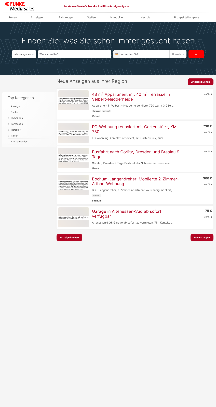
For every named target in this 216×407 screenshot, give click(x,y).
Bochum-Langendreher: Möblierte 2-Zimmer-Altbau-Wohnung (135, 181)
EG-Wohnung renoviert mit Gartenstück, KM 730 (134, 129)
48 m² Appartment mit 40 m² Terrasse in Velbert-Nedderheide (131, 97)
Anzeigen (37, 17)
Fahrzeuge (66, 17)
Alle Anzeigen (202, 237)
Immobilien (117, 17)
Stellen (91, 17)
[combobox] (74, 54)
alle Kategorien (23, 54)
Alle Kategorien (19, 141)
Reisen (12, 17)
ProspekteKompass (186, 17)
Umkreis (176, 54)
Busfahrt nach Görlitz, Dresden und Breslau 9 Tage (135, 154)
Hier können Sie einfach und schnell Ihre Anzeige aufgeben (96, 6)
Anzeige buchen (200, 81)
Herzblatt (147, 17)
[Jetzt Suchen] (196, 54)
